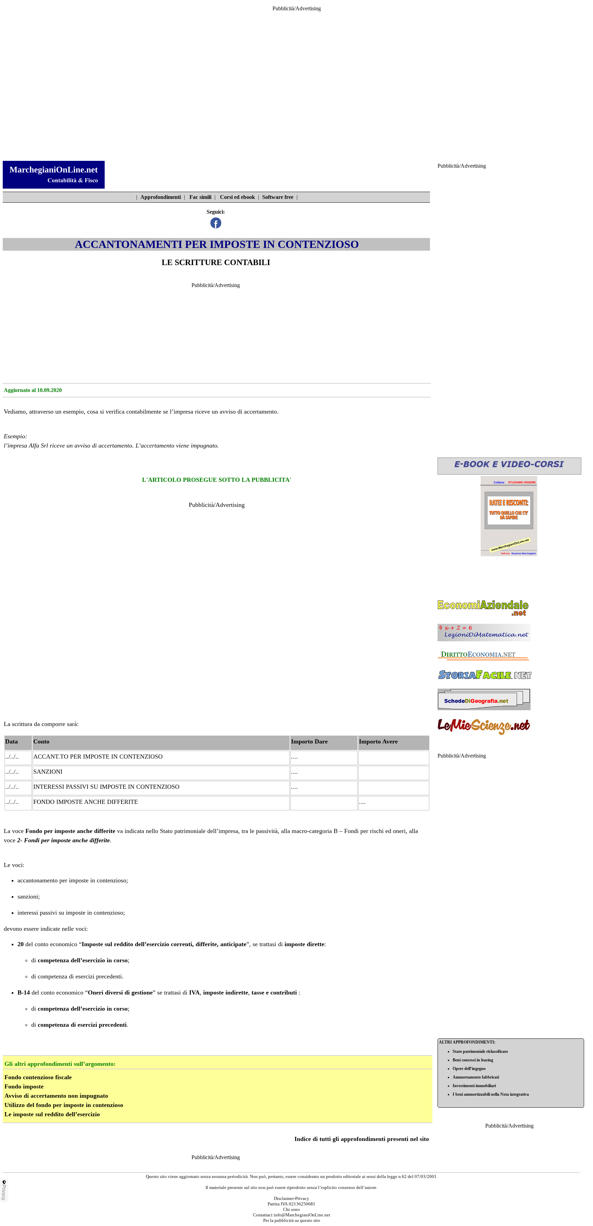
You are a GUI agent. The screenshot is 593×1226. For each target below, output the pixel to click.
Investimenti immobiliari (474, 1085)
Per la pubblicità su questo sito (291, 1220)
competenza (53, 960)
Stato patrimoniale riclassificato (480, 1051)
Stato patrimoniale (183, 831)
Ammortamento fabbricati (476, 1077)
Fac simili (200, 197)
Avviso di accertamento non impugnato (56, 1095)
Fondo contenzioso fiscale (38, 1077)
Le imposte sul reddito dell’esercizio (52, 1114)
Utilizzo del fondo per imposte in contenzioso (63, 1105)
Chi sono (291, 1209)
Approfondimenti (160, 197)
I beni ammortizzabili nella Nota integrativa (491, 1094)
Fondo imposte (24, 1086)
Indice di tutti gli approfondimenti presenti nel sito (361, 1138)
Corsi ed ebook (237, 197)
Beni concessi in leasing (473, 1060)
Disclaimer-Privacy (291, 1198)
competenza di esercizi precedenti (80, 976)
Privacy (4, 1192)
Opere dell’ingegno (469, 1068)
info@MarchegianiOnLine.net (302, 1214)
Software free (277, 197)
